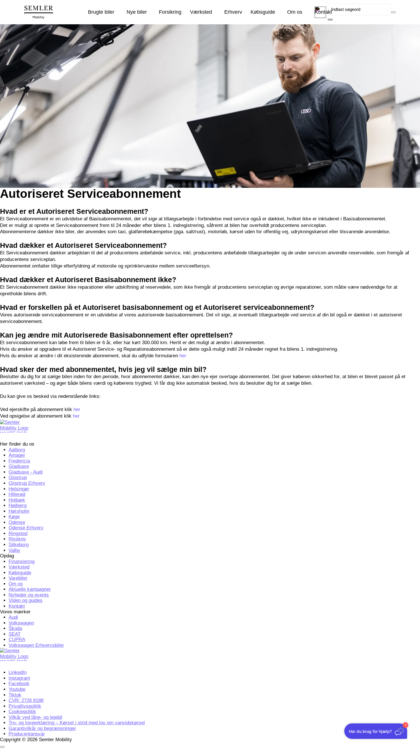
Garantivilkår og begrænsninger (42, 728)
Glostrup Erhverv (27, 483)
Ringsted (18, 533)
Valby (14, 550)
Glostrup (18, 477)
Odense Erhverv (26, 527)
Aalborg (17, 449)
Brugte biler (101, 12)
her (182, 355)
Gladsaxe (19, 466)
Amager (17, 455)
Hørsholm (19, 511)
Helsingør (19, 489)
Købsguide (263, 12)
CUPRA (17, 639)
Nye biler (137, 12)
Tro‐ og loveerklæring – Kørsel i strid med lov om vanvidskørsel (77, 722)
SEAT (15, 634)
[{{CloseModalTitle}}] (2, 747)
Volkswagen (21, 623)
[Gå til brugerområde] (320, 12)
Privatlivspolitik (25, 706)
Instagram (19, 678)
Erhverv (233, 12)
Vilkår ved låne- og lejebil (35, 717)
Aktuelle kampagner (30, 589)
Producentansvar (27, 734)
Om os (294, 12)
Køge (14, 516)
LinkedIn (18, 672)
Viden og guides (26, 600)
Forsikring (170, 12)
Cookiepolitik (22, 711)
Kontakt (17, 606)
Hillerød (17, 494)
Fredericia (19, 461)
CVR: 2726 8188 (26, 700)
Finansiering (22, 561)
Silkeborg (19, 544)
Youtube (17, 689)
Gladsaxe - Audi (26, 472)
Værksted (201, 12)
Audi (13, 617)
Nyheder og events (29, 595)
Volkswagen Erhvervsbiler (36, 645)
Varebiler (18, 578)
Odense (17, 522)
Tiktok (15, 695)
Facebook (19, 683)
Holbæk (17, 500)
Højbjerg (18, 505)
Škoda (15, 628)
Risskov (17, 539)
